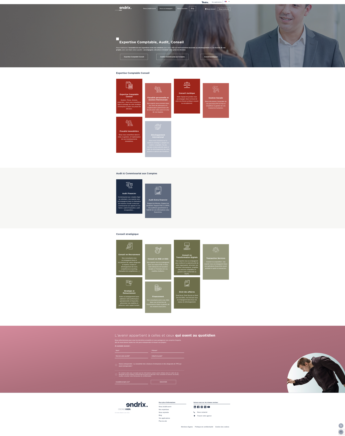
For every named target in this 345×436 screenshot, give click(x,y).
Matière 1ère (123, 412)
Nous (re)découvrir (149, 8)
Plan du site (163, 421)
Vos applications (217, 2)
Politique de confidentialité (204, 427)
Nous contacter (224, 9)
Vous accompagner (166, 8)
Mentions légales (187, 427)
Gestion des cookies (222, 427)
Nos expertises (164, 409)
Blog (192, 8)
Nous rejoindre (182, 8)
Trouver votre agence (204, 416)
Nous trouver (211, 9)
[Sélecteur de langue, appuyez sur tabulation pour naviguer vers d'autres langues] (227, 1)
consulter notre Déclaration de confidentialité (137, 376)
